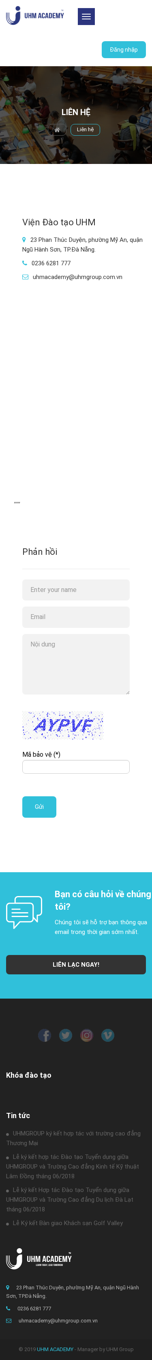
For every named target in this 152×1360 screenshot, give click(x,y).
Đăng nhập (124, 49)
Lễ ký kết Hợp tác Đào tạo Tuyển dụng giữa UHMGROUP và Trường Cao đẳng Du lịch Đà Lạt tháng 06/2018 (69, 1199)
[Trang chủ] (35, 15)
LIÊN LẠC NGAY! (76, 964)
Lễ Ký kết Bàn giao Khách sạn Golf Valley (68, 1223)
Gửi (39, 806)
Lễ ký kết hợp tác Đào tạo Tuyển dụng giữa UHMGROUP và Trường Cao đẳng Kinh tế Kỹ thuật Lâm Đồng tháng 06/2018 (72, 1166)
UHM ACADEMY (55, 1349)
